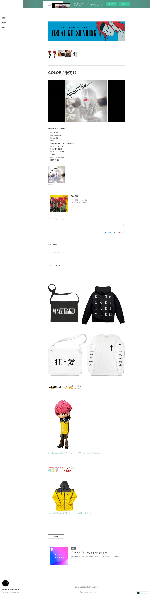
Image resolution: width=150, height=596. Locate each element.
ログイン (124, 4)
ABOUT (4, 23)
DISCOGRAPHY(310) (53, 219)
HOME (4, 18)
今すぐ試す (111, 4)
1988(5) (62, 219)
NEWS (4, 28)
